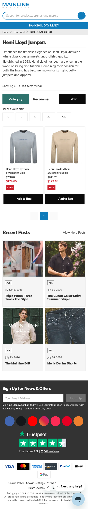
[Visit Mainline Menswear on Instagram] (44, 421)
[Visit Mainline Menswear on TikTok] (55, 421)
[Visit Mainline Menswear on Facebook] (10, 421)
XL (48, 116)
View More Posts (74, 232)
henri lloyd (19, 32)
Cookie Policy (16, 483)
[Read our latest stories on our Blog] (78, 421)
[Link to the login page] (75, 6)
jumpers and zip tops (41, 32)
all (8, 283)
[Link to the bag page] (70, 6)
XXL (64, 116)
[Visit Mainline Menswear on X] (21, 421)
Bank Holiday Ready (44, 25)
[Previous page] (34, 216)
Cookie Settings (35, 483)
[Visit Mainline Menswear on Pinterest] (67, 421)
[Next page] (54, 216)
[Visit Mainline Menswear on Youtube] (32, 421)
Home (5, 32)
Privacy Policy (14, 408)
